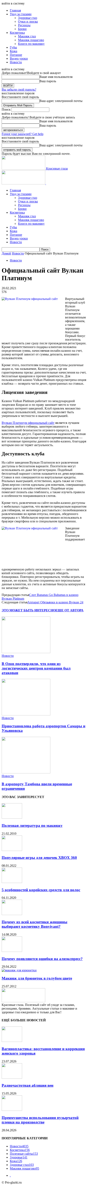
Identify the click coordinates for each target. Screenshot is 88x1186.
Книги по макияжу (31, 43)
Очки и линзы (28, 21)
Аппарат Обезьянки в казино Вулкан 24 (55, 602)
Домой (6, 253)
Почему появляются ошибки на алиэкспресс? (42, 959)
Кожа (13, 51)
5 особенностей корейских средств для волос (41, 890)
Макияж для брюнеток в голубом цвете (37, 978)
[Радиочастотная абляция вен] (12, 1077)
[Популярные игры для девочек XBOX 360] (12, 850)
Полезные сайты (24, 1153)
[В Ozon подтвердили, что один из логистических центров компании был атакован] (26, 652)
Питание (16, 55)
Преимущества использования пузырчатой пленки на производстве (40, 1119)
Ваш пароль (47, 81)
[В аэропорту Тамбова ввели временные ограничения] (26, 772)
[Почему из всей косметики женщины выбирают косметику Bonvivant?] (12, 914)
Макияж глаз (27, 36)
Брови (22, 29)
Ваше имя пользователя (55, 77)
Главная (15, 10)
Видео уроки (19, 58)
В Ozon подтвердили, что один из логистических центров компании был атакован (36, 668)
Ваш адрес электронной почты (60, 101)
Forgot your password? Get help (22, 134)
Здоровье (18, 1157)
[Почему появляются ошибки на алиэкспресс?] (12, 950)
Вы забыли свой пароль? (19, 89)
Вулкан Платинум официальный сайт (28, 423)
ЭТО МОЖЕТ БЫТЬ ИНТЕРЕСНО (28, 610)
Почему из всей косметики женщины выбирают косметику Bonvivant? (34, 924)
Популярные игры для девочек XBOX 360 (39, 857)
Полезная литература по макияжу (32, 825)
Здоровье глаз (27, 18)
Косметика (17, 32)
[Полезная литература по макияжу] (12, 817)
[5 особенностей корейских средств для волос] (12, 882)
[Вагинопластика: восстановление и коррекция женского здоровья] (12, 1041)
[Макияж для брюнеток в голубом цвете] (19, 970)
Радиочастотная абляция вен (27, 1085)
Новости (16, 62)
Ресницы (24, 25)
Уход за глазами (21, 14)
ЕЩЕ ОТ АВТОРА (69, 610)
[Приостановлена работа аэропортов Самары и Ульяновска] (26, 714)
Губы (13, 47)
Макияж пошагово (31, 40)
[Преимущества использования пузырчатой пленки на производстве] (12, 1109)
